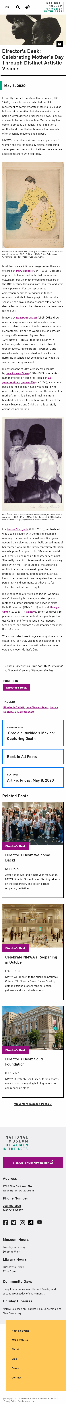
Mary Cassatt (24, 270)
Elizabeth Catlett (26, 317)
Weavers (31, 611)
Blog (14, 1358)
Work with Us (20, 1340)
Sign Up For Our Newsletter (31, 1162)
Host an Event (20, 1330)
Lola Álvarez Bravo (17, 373)
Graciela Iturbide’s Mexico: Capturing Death (31, 733)
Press (15, 1368)
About (15, 1349)
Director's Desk (16, 687)
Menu (7, 7)
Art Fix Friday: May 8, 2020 (30, 778)
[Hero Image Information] (59, 44)
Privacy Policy (10, 1401)
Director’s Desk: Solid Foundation (24, 1061)
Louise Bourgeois (18, 529)
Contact (16, 1377)
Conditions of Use (26, 1401)
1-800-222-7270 (13, 1210)
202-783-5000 (12, 1205)
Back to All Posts (22, 756)
